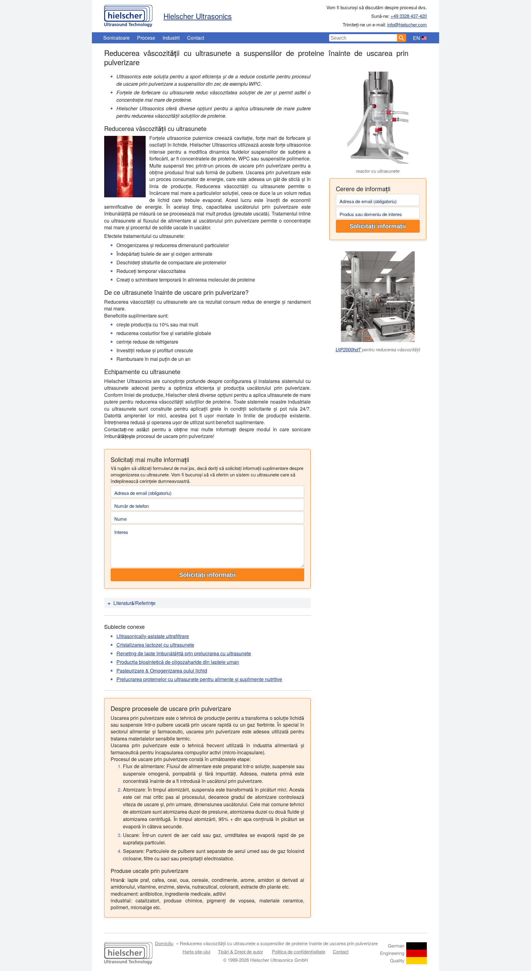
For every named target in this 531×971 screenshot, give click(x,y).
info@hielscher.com (407, 24)
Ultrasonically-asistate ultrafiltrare (152, 636)
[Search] (401, 38)
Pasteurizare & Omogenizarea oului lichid (161, 670)
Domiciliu (164, 943)
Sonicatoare (116, 37)
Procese (146, 37)
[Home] (128, 14)
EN (416, 37)
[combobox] (363, 37)
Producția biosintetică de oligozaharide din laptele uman (177, 661)
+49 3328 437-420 (409, 16)
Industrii (171, 37)
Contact (195, 37)
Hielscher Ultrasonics (197, 15)
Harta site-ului (196, 951)
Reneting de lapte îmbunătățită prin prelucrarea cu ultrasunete (183, 653)
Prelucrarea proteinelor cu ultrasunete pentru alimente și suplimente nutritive (199, 679)
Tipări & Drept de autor (240, 951)
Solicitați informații (377, 226)
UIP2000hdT (348, 349)
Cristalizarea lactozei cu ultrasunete (155, 644)
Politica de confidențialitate (298, 951)
